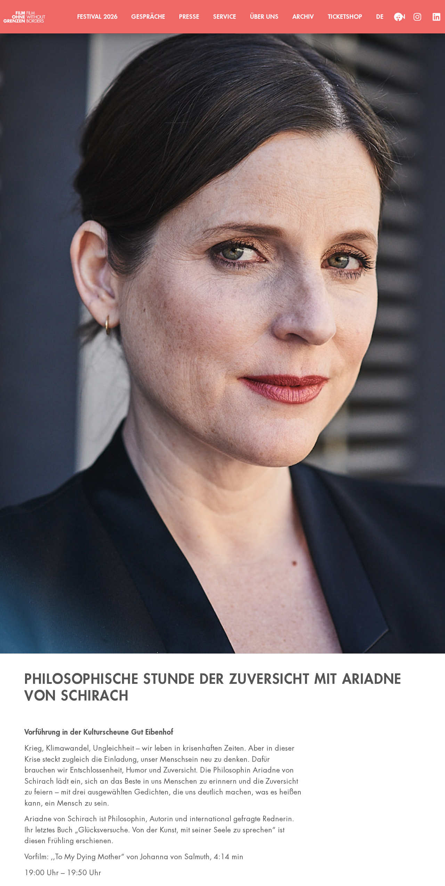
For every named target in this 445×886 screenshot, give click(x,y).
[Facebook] (398, 16)
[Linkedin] (436, 16)
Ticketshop (345, 17)
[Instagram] (417, 16)
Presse (189, 17)
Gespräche (148, 17)
